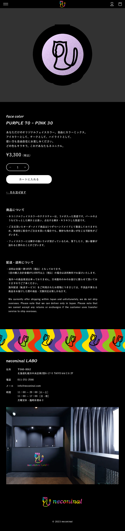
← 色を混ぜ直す (16, 192)
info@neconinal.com (29, 386)
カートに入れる (29, 179)
